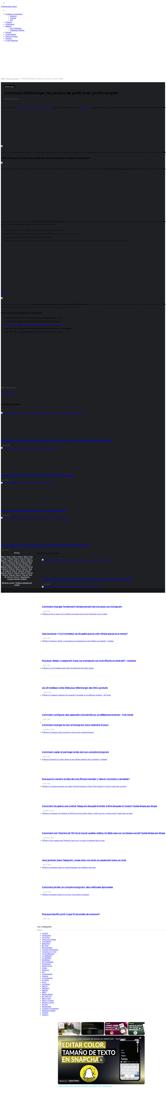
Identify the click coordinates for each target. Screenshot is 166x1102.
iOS (11, 20)
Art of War (46, 937)
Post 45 (5, 575)
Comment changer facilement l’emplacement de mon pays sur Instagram (82, 606)
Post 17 (5, 563)
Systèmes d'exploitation (50, 1009)
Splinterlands (46, 1007)
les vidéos (45, 980)
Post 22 (8, 565)
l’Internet (8, 22)
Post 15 (23, 561)
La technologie (47, 978)
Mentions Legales (8, 583)
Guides (44, 968)
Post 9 (17, 559)
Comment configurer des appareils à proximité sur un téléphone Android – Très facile (87, 714)
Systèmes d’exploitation (13, 14)
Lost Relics (46, 984)
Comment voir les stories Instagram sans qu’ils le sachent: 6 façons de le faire (33, 325)
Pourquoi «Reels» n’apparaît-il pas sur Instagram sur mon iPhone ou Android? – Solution (89, 660)
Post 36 (8, 571)
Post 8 (11, 559)
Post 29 (23, 567)
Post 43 (23, 573)
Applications (9, 24)
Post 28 (17, 567)
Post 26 (3, 567)
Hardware (45, 970)
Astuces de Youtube (49, 939)
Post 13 (10, 561)
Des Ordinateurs (16, 28)
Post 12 (3, 561)
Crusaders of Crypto (49, 952)
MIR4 (44, 992)
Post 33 (5, 569)
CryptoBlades (47, 956)
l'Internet (45, 976)
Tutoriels (8, 38)
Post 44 (30, 573)
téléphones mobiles (48, 1011)
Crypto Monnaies (11, 40)
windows (45, 1015)
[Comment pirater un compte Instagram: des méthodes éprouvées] (103, 874)
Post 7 (5, 559)
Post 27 (10, 567)
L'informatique (47, 974)
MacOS (44, 986)
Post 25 (27, 565)
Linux (44, 982)
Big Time (45, 946)
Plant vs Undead (48, 1000)
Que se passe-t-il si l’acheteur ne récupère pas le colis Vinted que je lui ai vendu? (85, 633)
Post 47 (18, 575)
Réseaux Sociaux (11, 36)
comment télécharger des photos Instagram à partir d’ (34, 107)
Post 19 (18, 563)
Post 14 (17, 561)
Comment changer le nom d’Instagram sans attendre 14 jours (75, 725)
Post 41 (10, 573)
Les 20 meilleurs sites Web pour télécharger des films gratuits (75, 687)
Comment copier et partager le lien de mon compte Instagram (75, 752)
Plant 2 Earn (46, 998)
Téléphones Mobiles (17, 30)
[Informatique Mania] (9, 6)
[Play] (116, 1028)
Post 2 (9, 557)
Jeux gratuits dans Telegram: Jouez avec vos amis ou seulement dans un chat (84, 860)
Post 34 (25, 569)
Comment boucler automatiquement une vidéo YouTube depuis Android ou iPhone (45, 545)
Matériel (8, 26)
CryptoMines (46, 958)
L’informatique (10, 34)
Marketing (45, 988)
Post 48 (25, 575)
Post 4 (20, 557)
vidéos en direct (86, 107)
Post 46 (12, 575)
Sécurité (8, 32)
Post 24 (21, 565)
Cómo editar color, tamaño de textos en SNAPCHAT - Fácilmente (95, 1039)
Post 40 (3, 573)
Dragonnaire (46, 964)
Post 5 (26, 557)
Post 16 (30, 561)
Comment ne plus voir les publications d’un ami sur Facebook (34, 510)
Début (3, 79)
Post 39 (27, 571)
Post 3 (15, 557)
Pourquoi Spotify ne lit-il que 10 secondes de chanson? (71, 914)
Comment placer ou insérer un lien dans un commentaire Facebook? (37, 475)
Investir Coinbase (20, 579)
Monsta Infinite (47, 994)
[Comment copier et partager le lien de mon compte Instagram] (103, 739)
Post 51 (16, 577)
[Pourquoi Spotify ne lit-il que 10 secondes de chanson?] (103, 902)
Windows (13, 16)
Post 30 (30, 567)
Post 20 (25, 563)
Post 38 (21, 571)
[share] (140, 1038)
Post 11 (29, 559)
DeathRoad (46, 960)
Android (13, 18)
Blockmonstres (47, 948)
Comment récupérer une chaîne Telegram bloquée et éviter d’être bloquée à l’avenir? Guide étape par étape (99, 806)
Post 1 (3, 557)
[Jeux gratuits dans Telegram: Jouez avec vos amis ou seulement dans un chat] (103, 848)
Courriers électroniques (50, 950)
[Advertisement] (83, 61)
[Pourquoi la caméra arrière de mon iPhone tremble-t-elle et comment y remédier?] (103, 766)
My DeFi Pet (46, 996)
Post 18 (12, 563)
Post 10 (23, 559)
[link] (61, 1039)
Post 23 (14, 565)
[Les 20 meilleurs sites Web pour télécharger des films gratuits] (103, 675)
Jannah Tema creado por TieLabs (43, 1099)
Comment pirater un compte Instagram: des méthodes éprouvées (77, 887)
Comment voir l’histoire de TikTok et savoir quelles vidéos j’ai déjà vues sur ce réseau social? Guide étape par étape (103, 833)
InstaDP (3, 293)
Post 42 (17, 573)
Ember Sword (47, 966)
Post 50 (10, 577)
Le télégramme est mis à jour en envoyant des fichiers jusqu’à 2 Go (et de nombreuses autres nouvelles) (56, 440)
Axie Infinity (46, 941)
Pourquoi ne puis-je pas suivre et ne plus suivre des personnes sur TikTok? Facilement (87, 579)
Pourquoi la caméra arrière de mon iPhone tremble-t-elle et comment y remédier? (86, 779)
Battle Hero (46, 944)
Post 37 (14, 571)
